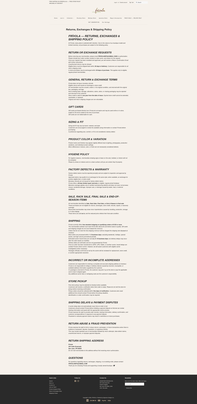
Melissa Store (92, 18)
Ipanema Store (103, 18)
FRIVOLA (94, 397)
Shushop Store (81, 18)
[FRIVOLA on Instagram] (78, 381)
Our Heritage (106, 22)
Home (56, 18)
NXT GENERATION (93, 22)
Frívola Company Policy (55, 389)
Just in (62, 18)
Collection (70, 18)
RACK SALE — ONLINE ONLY (133, 18)
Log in (115, 2)
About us (51, 383)
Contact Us (52, 385)
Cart (133, 2)
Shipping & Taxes (53, 393)
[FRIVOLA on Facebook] (75, 381)
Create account (123, 2)
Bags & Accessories (116, 18)
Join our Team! (52, 387)
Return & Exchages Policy (55, 391)
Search (51, 381)
